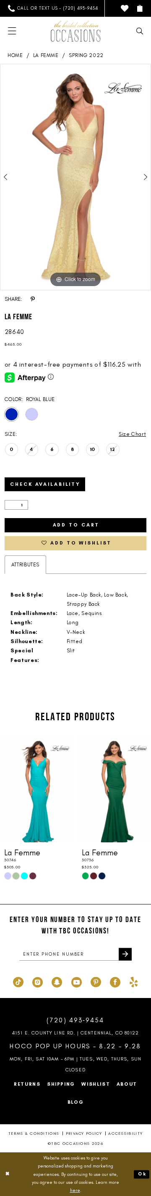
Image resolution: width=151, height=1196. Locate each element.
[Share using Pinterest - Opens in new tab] (32, 298)
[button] (139, 8)
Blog (76, 1102)
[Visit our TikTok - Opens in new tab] (18, 982)
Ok (142, 1174)
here (75, 1190)
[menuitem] (53, 8)
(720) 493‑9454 (75, 1020)
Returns (27, 1084)
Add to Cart (76, 525)
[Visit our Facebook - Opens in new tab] (115, 982)
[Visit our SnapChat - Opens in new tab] (56, 982)
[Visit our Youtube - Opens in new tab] (76, 982)
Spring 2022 (86, 55)
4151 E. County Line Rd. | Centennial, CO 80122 (75, 1033)
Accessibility (125, 1133)
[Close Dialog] (8, 1174)
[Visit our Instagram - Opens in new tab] (37, 982)
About (127, 1084)
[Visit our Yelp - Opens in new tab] (133, 982)
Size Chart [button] (132, 434)
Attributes (25, 564)
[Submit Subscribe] (125, 954)
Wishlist (95, 1084)
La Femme (46, 55)
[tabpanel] (75, 176)
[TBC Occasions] (75, 31)
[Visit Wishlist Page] (124, 8)
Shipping (61, 1084)
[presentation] (36, 789)
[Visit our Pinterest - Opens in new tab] (96, 982)
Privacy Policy (84, 1133)
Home (15, 55)
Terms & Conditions (34, 1133)
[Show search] (139, 31)
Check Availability (45, 484)
